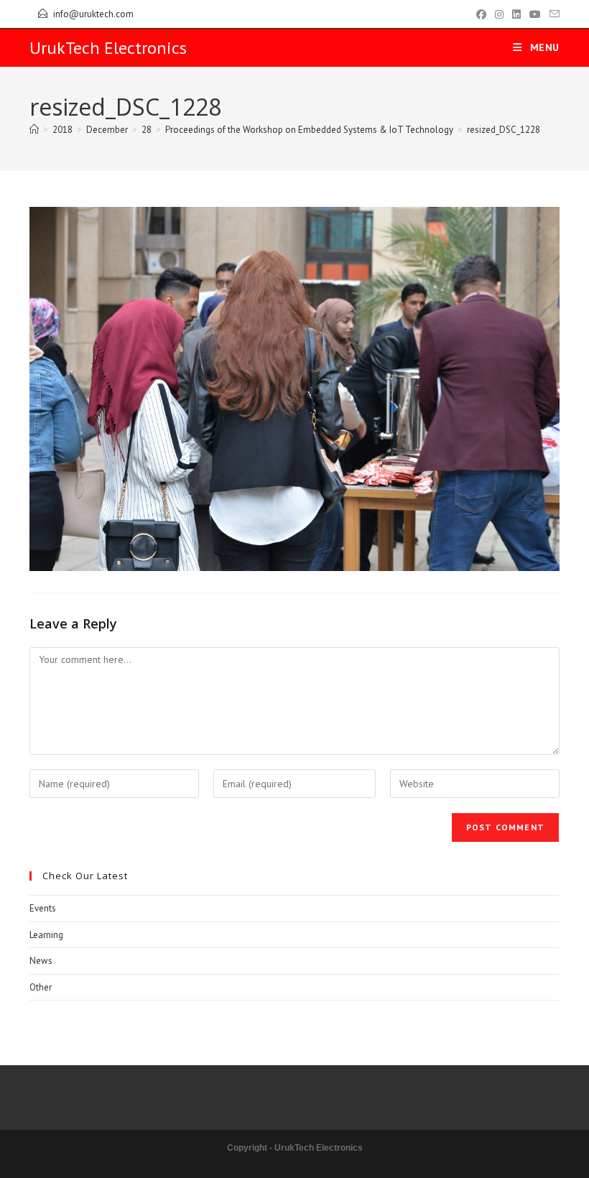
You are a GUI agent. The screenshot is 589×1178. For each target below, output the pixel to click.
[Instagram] (499, 14)
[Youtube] (535, 14)
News (40, 961)
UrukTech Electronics (108, 48)
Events (42, 908)
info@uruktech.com (93, 14)
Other (40, 987)
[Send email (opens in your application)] (552, 14)
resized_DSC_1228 (503, 130)
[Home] (34, 130)
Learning (46, 935)
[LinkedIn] (516, 14)
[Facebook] (481, 14)
